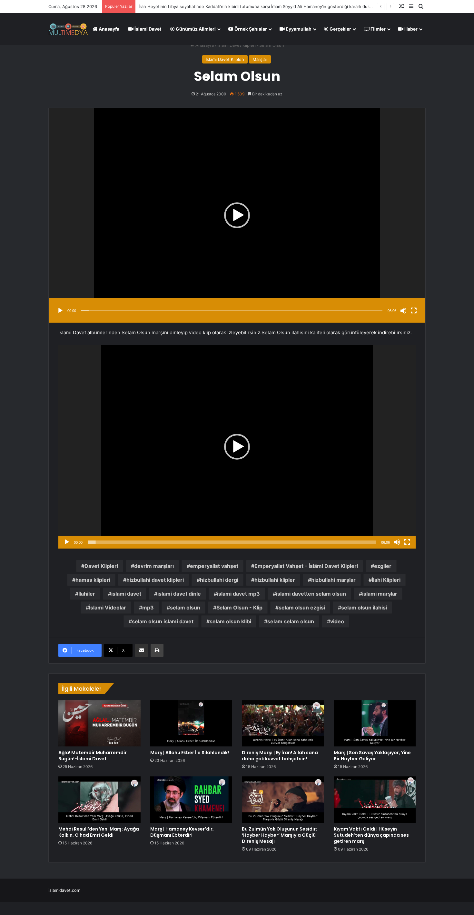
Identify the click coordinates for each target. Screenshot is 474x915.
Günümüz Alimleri (195, 29)
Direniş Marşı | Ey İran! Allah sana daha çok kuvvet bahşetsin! (280, 755)
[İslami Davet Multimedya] (68, 29)
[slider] (231, 310)
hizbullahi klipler (274, 580)
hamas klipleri (92, 580)
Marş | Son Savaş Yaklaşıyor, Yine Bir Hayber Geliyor (372, 755)
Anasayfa (108, 29)
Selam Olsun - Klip (239, 607)
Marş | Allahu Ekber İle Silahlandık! (189, 752)
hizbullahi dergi (219, 580)
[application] (237, 215)
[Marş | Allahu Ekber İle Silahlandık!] (191, 723)
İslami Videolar (107, 607)
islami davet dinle (179, 593)
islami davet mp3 (238, 593)
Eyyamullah (298, 29)
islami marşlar (379, 593)
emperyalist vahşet (214, 566)
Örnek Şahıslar (250, 29)
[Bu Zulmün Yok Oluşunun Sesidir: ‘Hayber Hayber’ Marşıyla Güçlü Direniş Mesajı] (283, 799)
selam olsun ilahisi (364, 607)
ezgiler (382, 566)
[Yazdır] (157, 650)
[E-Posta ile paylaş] (141, 650)
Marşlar (259, 59)
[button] (237, 215)
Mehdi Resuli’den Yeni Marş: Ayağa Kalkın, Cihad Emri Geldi (98, 832)
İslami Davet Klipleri (236, 45)
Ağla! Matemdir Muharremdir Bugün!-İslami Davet (92, 755)
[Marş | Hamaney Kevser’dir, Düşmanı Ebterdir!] (191, 799)
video (337, 621)
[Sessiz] (403, 310)
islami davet (126, 593)
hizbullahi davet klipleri (155, 580)
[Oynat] (60, 310)
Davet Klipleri (101, 566)
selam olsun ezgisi (302, 607)
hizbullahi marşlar (333, 580)
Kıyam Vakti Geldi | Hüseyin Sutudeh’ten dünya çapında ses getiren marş (371, 835)
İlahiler (86, 593)
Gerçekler (340, 29)
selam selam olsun (290, 621)
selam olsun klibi (230, 621)
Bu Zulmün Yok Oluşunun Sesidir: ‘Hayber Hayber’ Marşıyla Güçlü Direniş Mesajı (279, 835)
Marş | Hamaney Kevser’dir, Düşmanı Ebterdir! (182, 832)
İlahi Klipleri (386, 580)
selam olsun (185, 607)
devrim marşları (154, 566)
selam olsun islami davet (162, 621)
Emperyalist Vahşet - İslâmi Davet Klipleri (306, 566)
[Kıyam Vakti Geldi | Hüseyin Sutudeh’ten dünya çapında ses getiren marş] (375, 799)
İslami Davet (147, 29)
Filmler (378, 29)
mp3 (148, 607)
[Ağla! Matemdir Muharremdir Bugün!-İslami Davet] (99, 723)
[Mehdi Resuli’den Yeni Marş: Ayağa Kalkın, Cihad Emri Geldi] (99, 799)
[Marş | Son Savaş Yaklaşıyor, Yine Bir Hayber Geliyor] (375, 723)
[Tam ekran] (413, 310)
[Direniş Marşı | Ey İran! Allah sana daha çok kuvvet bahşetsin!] (283, 723)
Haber (410, 29)
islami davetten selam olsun (311, 593)
